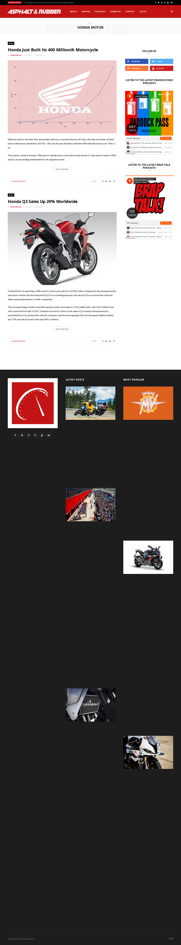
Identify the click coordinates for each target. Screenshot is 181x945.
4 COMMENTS (39, 55)
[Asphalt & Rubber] (34, 11)
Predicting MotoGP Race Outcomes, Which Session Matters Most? (49, 3)
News (11, 43)
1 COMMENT (38, 207)
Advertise (115, 11)
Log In (142, 11)
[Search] (172, 11)
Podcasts (100, 11)
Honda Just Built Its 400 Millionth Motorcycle (53, 49)
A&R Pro (86, 11)
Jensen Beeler (15, 55)
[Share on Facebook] (102, 181)
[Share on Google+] (110, 181)
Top (171, 938)
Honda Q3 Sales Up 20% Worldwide (43, 201)
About (73, 11)
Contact (130, 11)
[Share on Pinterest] (114, 181)
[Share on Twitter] (106, 181)
